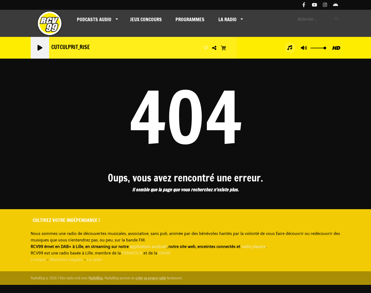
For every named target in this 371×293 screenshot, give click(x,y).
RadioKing (96, 278)
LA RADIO (227, 19)
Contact (38, 259)
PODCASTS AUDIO (94, 19)
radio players (253, 246)
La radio (94, 259)
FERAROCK (132, 253)
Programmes (190, 19)
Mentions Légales (66, 259)
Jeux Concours (146, 19)
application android (148, 246)
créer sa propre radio (151, 278)
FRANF (164, 253)
